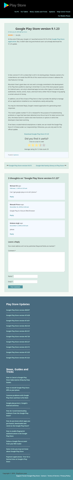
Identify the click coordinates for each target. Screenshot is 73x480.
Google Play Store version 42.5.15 (18, 347)
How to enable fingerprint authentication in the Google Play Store (16, 433)
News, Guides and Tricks (38, 12)
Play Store (24, 32)
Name (10, 276)
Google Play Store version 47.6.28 (18, 315)
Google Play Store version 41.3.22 (18, 358)
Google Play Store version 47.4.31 (18, 321)
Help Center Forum (63, 12)
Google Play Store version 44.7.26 (18, 336)
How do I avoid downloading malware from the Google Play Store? (17, 413)
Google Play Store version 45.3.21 (18, 331)
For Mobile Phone (64, 16)
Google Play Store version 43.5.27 (18, 342)
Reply (12, 197)
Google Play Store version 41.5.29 (18, 352)
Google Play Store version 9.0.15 (20, 166)
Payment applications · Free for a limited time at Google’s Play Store (18, 459)
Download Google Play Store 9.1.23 (36, 134)
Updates (52, 12)
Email (10, 282)
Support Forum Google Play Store (28, 476)
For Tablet (24, 12)
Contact (44, 476)
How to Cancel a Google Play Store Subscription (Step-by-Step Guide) (18, 380)
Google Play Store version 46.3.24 (18, 326)
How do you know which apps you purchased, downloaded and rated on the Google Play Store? (18, 423)
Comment (12, 251)
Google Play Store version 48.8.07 (18, 310)
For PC (17, 12)
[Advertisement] (36, 59)
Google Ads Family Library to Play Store (50, 166)
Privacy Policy (65, 476)
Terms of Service (53, 476)
